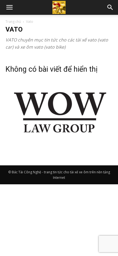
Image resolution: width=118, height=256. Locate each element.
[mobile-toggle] (9, 7)
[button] (110, 7)
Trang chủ (13, 21)
